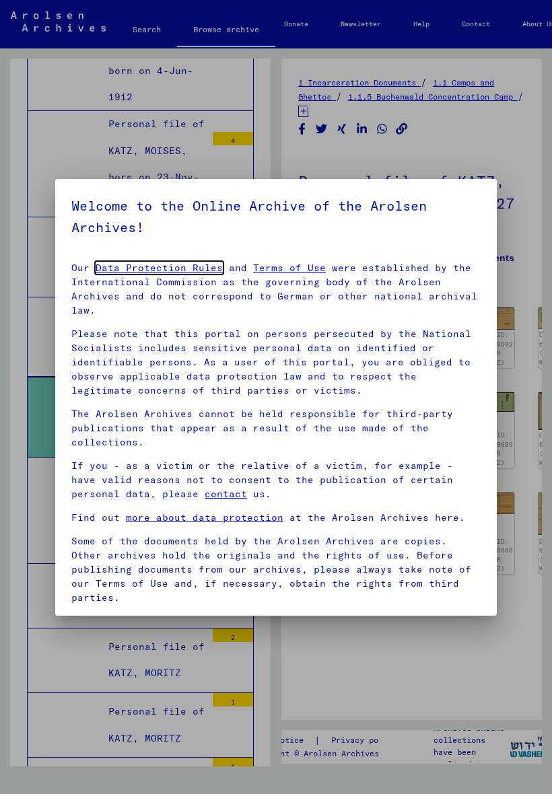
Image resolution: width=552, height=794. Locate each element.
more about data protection (204, 517)
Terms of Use (289, 268)
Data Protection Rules (159, 268)
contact (226, 494)
